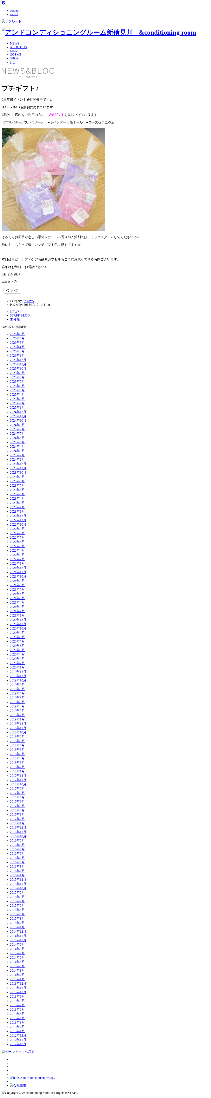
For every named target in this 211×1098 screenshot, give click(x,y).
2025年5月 (17, 390)
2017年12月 (18, 775)
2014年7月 (17, 953)
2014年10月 (18, 940)
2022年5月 (17, 546)
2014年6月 (17, 957)
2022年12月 (18, 516)
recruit (14, 14)
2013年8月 (17, 1001)
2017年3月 (17, 814)
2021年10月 (18, 576)
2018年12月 (18, 723)
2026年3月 (17, 351)
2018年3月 (17, 762)
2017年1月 (17, 823)
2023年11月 (18, 468)
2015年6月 (17, 905)
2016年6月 (17, 853)
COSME (15, 54)
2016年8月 (17, 845)
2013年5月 (17, 1014)
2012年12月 (18, 1035)
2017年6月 (17, 801)
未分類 (15, 319)
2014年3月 (17, 970)
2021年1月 (17, 615)
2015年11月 (18, 884)
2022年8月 (17, 533)
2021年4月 (17, 602)
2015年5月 (17, 910)
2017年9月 (17, 788)
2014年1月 (17, 979)
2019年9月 (17, 684)
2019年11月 (18, 676)
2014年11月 (18, 936)
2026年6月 (17, 338)
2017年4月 (17, 810)
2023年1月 (17, 511)
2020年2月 (17, 663)
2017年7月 (17, 797)
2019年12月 (18, 671)
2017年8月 (17, 793)
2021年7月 (17, 589)
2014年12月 (18, 931)
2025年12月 (18, 360)
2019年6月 (17, 697)
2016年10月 (18, 836)
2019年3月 (17, 710)
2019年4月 (17, 706)
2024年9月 (17, 425)
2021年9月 (17, 581)
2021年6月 (17, 593)
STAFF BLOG (20, 315)
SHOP (14, 58)
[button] (53, 179)
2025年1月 (17, 407)
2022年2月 (17, 559)
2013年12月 (18, 983)
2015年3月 (17, 918)
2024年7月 (17, 433)
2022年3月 (17, 555)
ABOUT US (18, 47)
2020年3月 (17, 658)
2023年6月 (17, 490)
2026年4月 (17, 347)
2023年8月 (17, 481)
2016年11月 (18, 832)
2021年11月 (18, 572)
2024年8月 (17, 429)
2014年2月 (17, 975)
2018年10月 (18, 732)
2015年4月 (17, 914)
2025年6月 (17, 386)
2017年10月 (18, 784)
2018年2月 (17, 767)
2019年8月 (17, 689)
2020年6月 (17, 645)
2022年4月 (17, 550)
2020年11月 (18, 624)
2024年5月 (17, 442)
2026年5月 (17, 342)
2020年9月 (17, 632)
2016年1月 (17, 875)
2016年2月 (17, 871)
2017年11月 (18, 780)
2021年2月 (17, 611)
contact (14, 10)
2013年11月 (18, 988)
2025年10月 (18, 368)
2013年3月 (17, 1022)
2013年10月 (18, 992)
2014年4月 (17, 966)
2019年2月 (17, 715)
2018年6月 (17, 749)
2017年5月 (17, 806)
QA (12, 62)
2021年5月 (17, 598)
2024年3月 (17, 451)
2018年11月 (18, 728)
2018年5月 (17, 754)
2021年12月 (18, 568)
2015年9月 (17, 892)
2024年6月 (17, 438)
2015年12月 (18, 879)
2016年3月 (17, 866)
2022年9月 (17, 529)
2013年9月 (17, 996)
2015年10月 (18, 888)
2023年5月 (17, 494)
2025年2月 (17, 403)
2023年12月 (18, 464)
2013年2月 (17, 1027)
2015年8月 (17, 897)
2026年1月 (17, 355)
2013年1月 (17, 1031)
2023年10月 (18, 472)
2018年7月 (17, 745)
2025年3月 (17, 399)
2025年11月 (18, 364)
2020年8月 (17, 637)
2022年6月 (17, 542)
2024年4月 (17, 446)
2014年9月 (17, 944)
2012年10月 (18, 1044)
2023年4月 (17, 498)
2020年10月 (18, 628)
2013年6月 (17, 1009)
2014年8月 (17, 949)
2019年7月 (17, 693)
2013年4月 (17, 1018)
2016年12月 (18, 827)
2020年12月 (18, 619)
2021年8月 (17, 585)
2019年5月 (17, 702)
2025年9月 (17, 373)
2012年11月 (18, 1040)
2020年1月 (17, 667)
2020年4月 (17, 654)
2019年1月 (17, 719)
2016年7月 (17, 849)
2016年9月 (17, 840)
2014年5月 (17, 962)
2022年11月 (18, 520)
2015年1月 (17, 927)
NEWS (14, 43)
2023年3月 (17, 503)
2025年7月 (17, 381)
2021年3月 (17, 606)
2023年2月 (17, 507)
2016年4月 (17, 862)
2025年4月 (17, 394)
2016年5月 (17, 858)
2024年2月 (17, 455)
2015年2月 (17, 923)
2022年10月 (18, 524)
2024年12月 (18, 412)
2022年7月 (17, 537)
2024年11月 (18, 416)
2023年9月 (17, 477)
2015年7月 (17, 901)
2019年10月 (18, 680)
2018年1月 (17, 771)
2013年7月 (17, 1005)
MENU (15, 51)
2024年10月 (18, 420)
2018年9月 (17, 736)
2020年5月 (17, 650)
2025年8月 (17, 377)
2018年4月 (17, 758)
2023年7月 (17, 485)
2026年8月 (17, 334)
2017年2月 (17, 819)
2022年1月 (17, 563)
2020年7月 (17, 641)
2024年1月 (17, 459)
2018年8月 (17, 741)
